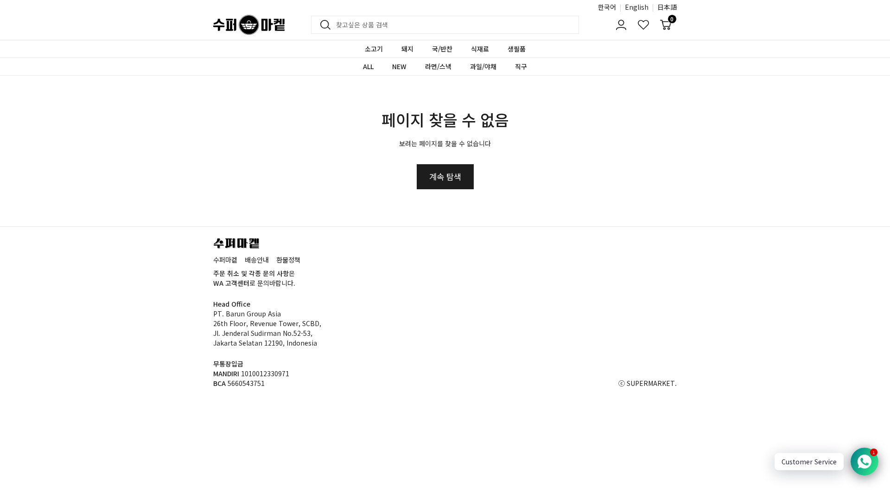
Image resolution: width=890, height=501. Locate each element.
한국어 (607, 7)
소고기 (374, 48)
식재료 (480, 48)
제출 (323, 25)
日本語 (667, 7)
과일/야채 (483, 66)
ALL (368, 66)
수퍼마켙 (225, 259)
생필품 (517, 48)
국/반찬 (442, 48)
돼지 (407, 48)
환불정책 (288, 259)
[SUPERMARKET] (249, 24)
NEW (399, 66)
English (636, 7)
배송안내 (257, 259)
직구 (521, 66)
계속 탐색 (445, 176)
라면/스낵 (438, 66)
